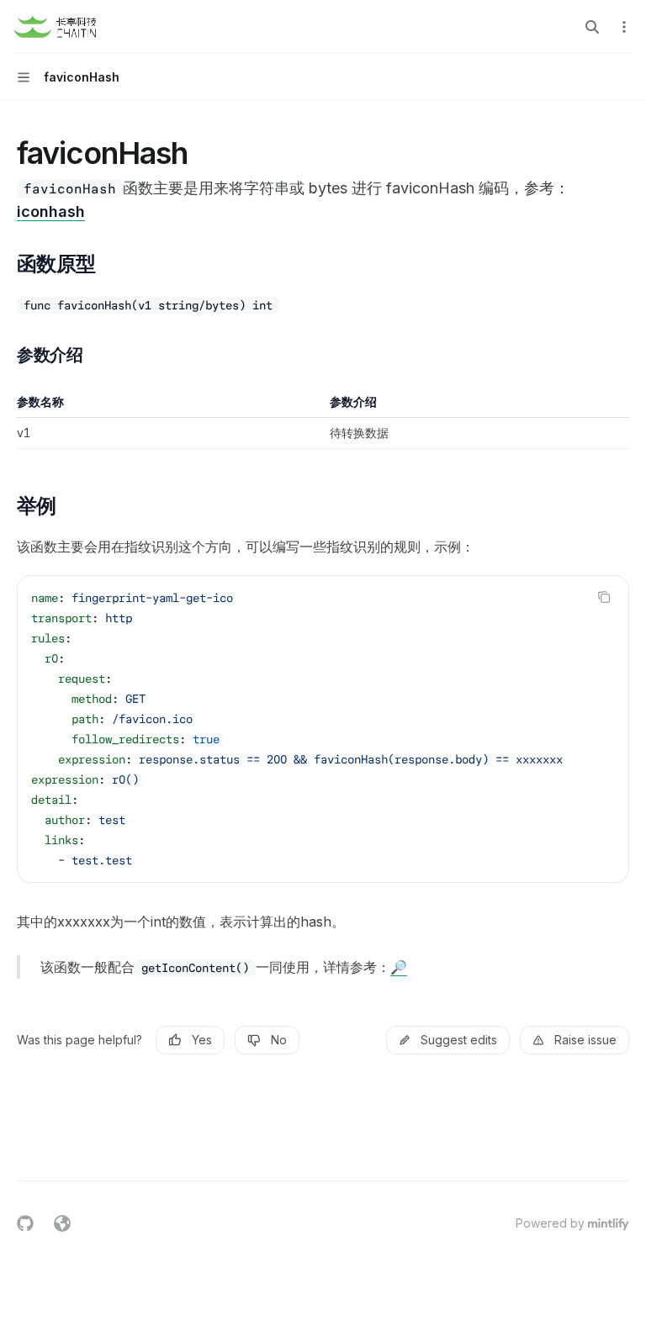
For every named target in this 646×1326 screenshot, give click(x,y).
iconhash (51, 211)
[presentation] (323, 729)
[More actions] (624, 27)
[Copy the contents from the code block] (604, 597)
